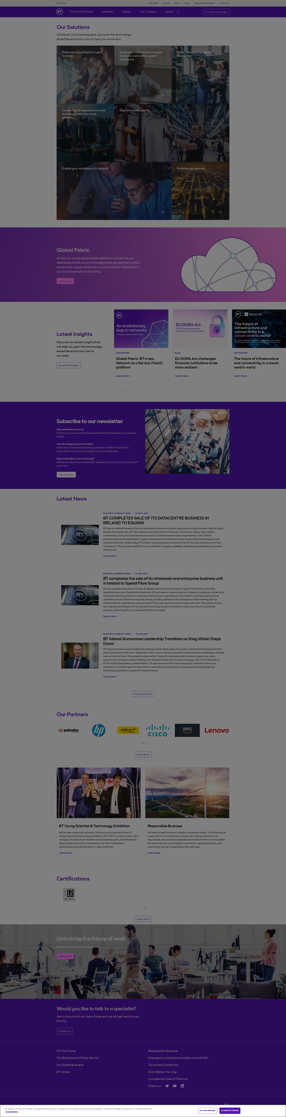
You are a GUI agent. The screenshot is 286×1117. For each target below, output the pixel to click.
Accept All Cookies (230, 1111)
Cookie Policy (12, 1112)
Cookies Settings (207, 1111)
